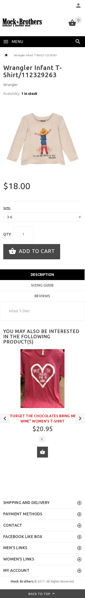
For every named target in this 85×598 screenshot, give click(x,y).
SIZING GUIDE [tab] (42, 285)
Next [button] (80, 418)
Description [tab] (42, 275)
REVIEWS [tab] (42, 296)
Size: (7, 208)
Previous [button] (5, 418)
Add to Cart (36, 251)
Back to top (40, 593)
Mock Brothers (22, 581)
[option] (42, 139)
